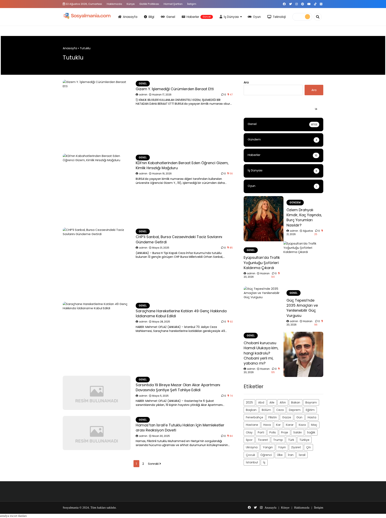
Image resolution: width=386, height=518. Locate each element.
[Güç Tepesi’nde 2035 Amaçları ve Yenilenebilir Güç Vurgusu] (263, 309)
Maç (314, 425)
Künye (131, 4)
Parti (261, 432)
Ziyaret (296, 447)
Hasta (312, 417)
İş (264, 462)
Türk (291, 440)
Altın (283, 402)
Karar (290, 425)
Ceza (280, 410)
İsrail (302, 455)
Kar (278, 425)
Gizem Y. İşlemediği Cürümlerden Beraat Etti (175, 88)
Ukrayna (252, 447)
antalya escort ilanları (13, 515)
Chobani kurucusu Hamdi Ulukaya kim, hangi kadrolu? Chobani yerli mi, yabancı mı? (261, 353)
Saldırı (297, 432)
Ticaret (263, 440)
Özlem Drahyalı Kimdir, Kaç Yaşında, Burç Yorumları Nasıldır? (304, 217)
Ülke (280, 455)
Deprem (295, 410)
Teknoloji (279, 17)
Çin (308, 447)
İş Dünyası (231, 17)
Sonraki (153, 464)
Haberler (199, 17)
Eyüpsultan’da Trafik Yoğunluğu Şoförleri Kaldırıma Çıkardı (262, 262)
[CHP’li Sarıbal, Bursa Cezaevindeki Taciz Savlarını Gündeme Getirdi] (97, 262)
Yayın (282, 447)
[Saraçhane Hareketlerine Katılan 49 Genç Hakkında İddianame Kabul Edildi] (97, 336)
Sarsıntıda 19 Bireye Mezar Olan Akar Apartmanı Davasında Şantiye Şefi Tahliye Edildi (178, 387)
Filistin (272, 417)
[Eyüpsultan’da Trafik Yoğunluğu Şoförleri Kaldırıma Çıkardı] (303, 264)
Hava (267, 425)
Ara (246, 82)
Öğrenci (266, 455)
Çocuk (250, 455)
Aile (271, 402)
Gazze (286, 417)
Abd (261, 402)
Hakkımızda (114, 4)
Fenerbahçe (254, 417)
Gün (299, 417)
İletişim (191, 4)
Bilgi (151, 17)
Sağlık (311, 432)
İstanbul (252, 462)
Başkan (251, 410)
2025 (249, 402)
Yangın (268, 447)
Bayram (311, 402)
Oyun (257, 17)
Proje (284, 432)
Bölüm (266, 410)
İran (291, 455)
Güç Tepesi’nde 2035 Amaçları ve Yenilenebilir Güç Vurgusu (302, 308)
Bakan (295, 402)
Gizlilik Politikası (149, 4)
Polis (272, 432)
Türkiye (304, 440)
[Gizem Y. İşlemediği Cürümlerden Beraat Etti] (97, 114)
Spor (249, 440)
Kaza (302, 425)
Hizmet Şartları (173, 4)
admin (143, 94)
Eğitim (310, 410)
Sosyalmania (71, 507)
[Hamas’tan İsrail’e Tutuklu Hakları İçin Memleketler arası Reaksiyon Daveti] (97, 433)
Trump (278, 440)
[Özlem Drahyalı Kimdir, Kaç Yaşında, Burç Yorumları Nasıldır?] (263, 218)
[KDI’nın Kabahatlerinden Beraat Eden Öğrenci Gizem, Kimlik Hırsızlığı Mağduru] (97, 188)
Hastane (252, 425)
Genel (170, 17)
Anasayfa (130, 17)
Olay (249, 432)
